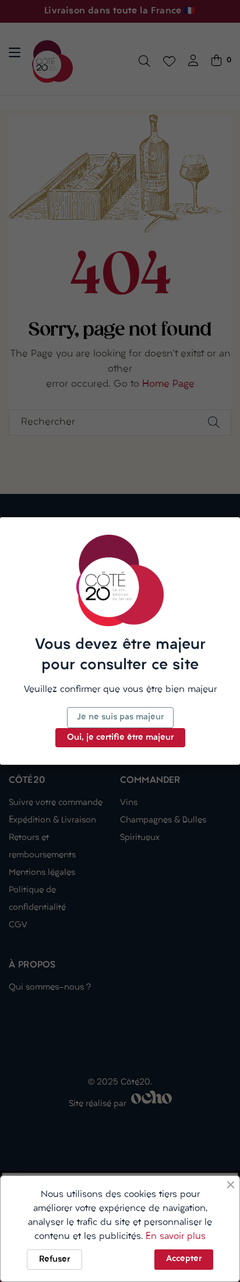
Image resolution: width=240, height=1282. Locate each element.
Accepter (184, 1259)
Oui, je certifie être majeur (120, 737)
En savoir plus (176, 1236)
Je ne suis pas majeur (120, 717)
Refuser (54, 1259)
